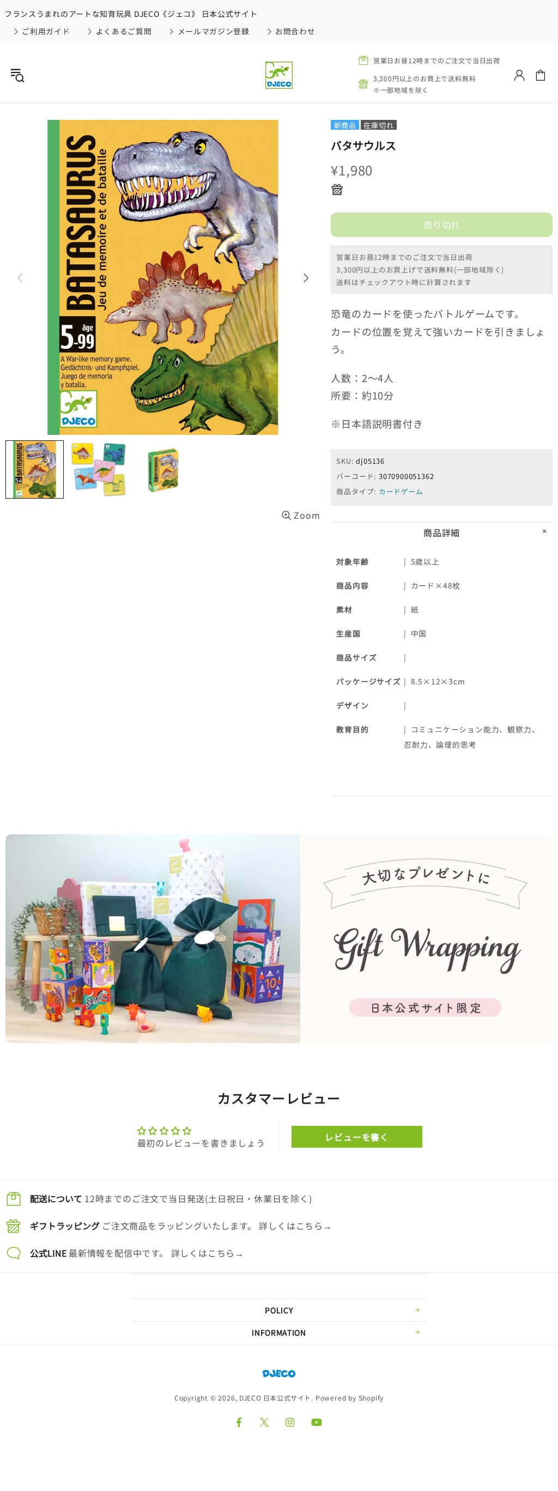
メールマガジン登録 (213, 31)
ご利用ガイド (46, 31)
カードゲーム (401, 491)
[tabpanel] (279, 938)
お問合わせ (295, 31)
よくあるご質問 (123, 31)
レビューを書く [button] (357, 1136)
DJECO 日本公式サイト (279, 75)
